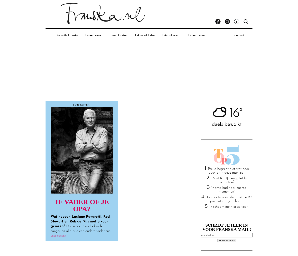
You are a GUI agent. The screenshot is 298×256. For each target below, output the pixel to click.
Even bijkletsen (119, 35)
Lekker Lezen (196, 35)
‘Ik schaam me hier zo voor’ (228, 207)
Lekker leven (93, 35)
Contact (239, 35)
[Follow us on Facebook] (220, 21)
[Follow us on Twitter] (238, 21)
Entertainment (171, 35)
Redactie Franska (67, 35)
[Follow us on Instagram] (229, 21)
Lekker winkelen (145, 35)
